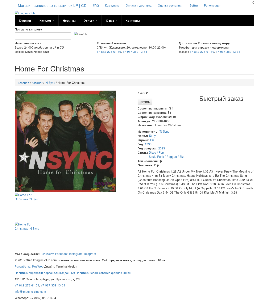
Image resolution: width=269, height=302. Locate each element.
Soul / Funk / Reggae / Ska (167, 156)
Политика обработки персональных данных (45, 272)
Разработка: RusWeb (29, 266)
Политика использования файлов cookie (103, 272)
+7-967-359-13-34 (135, 51)
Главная (25, 20)
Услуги (89, 20)
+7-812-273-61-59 (109, 51)
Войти (194, 5)
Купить (145, 101)
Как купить (112, 5)
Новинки (69, 20)
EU (152, 140)
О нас (110, 20)
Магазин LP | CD (52, 5)
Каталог (46, 20)
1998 (148, 144)
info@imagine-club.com (30, 291)
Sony (152, 135)
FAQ (96, 5)
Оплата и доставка (139, 5)
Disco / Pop (156, 152)
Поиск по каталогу (28, 29)
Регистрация (212, 5)
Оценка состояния (170, 5)
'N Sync (164, 131)
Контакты (133, 20)
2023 (161, 148)
